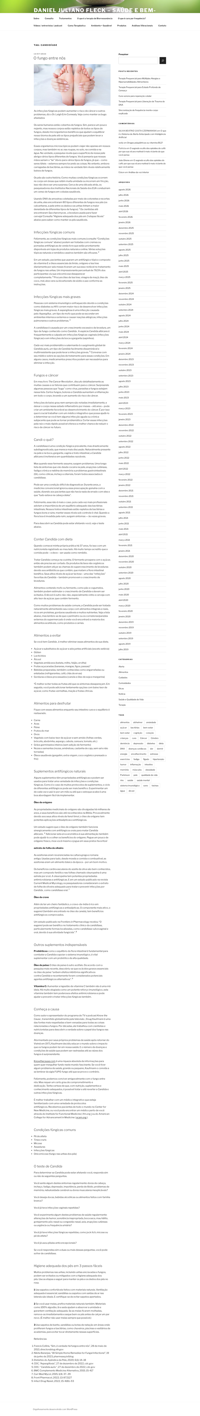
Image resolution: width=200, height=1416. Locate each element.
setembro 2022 (126, 441)
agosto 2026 (125, 189)
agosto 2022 (124, 447)
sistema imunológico (130, 785)
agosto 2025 (125, 249)
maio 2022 (124, 463)
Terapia (122, 705)
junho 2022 (124, 457)
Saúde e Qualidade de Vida (131, 699)
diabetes (151, 743)
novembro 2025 (126, 233)
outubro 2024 (125, 304)
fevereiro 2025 (126, 282)
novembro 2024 (126, 299)
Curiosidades (125, 683)
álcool (131, 791)
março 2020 (124, 605)
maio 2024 (124, 332)
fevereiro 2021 (125, 545)
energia (123, 754)
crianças (124, 738)
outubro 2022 (125, 436)
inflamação (135, 764)
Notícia (122, 694)
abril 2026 (123, 211)
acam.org (81, 1117)
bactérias (135, 727)
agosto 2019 (124, 644)
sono (145, 785)
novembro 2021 (126, 496)
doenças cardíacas (137, 748)
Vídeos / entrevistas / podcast (48, 25)
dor (151, 748)
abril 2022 (123, 468)
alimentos (124, 722)
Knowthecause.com (44, 1061)
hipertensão (158, 759)
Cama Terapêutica (77, 25)
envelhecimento (138, 754)
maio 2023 (124, 397)
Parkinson (125, 775)
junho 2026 (124, 200)
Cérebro (154, 738)
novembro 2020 (126, 561)
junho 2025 (124, 260)
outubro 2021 (125, 501)
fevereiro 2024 (126, 348)
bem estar (125, 733)
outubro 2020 (125, 567)
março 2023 (124, 408)
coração (150, 733)
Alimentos (123, 672)
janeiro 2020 (125, 616)
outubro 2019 (125, 633)
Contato (162, 25)
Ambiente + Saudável (101, 25)
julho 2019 (123, 649)
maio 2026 (124, 206)
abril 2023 (123, 403)
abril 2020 (123, 600)
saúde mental (143, 780)
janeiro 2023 (124, 419)
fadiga (136, 759)
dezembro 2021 (126, 490)
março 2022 (124, 474)
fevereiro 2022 (126, 479)
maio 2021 (124, 529)
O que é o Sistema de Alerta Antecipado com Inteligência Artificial (142, 133)
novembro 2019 (126, 627)
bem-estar (148, 727)
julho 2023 (124, 386)
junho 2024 (124, 326)
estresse (154, 754)
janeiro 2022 (124, 485)
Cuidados (123, 677)
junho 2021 (124, 523)
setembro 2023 (126, 375)
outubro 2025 (125, 238)
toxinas (155, 785)
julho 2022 (123, 452)
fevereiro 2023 (126, 414)
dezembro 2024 (126, 293)
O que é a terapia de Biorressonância (94, 18)
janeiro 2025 (124, 288)
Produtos (121, 25)
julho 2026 (124, 195)
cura (134, 738)
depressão (138, 743)
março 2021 (124, 540)
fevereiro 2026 (126, 217)
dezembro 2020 (126, 556)
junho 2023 (124, 392)
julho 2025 (124, 255)
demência (125, 743)
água (122, 791)
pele (135, 775)
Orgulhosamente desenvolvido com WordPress (55, 1409)
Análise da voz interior (138, 172)
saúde (130, 780)
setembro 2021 (126, 507)
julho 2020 (124, 583)
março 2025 (124, 277)
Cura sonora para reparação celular (135, 96)
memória (124, 769)
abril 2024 (123, 337)
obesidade (150, 769)
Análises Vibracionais (142, 25)
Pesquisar (123, 54)
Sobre (36, 18)
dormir (160, 748)
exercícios (125, 759)
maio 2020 (124, 594)
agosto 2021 (124, 512)
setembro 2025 (126, 244)
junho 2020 (124, 589)
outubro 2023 (125, 370)
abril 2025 (123, 271)
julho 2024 (124, 321)
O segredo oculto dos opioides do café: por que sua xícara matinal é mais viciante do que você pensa (142, 151)
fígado (146, 759)
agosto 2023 (125, 381)
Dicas (121, 688)
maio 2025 (124, 266)
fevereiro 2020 (126, 611)
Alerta (121, 666)
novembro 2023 (126, 364)
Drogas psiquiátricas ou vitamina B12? (145, 142)
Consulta (49, 18)
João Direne (124, 160)
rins (122, 780)
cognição (138, 733)
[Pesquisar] (162, 60)
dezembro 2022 (126, 425)
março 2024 (124, 343)
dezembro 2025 (126, 228)
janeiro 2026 (124, 222)
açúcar (123, 727)
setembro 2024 (126, 310)
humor (123, 764)
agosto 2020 (125, 578)
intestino (149, 764)
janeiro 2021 (124, 551)
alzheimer (137, 722)
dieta (161, 743)
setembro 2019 (126, 638)
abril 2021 (123, 534)
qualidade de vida (149, 775)
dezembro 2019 (126, 622)
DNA (122, 748)
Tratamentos (65, 18)
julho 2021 (123, 518)
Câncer (143, 738)
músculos (137, 769)
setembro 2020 (126, 572)
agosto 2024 (125, 315)
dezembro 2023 (126, 359)
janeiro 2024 (124, 354)
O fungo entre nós (49, 58)
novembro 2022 (126, 430)
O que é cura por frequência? (132, 18)
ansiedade (151, 722)
